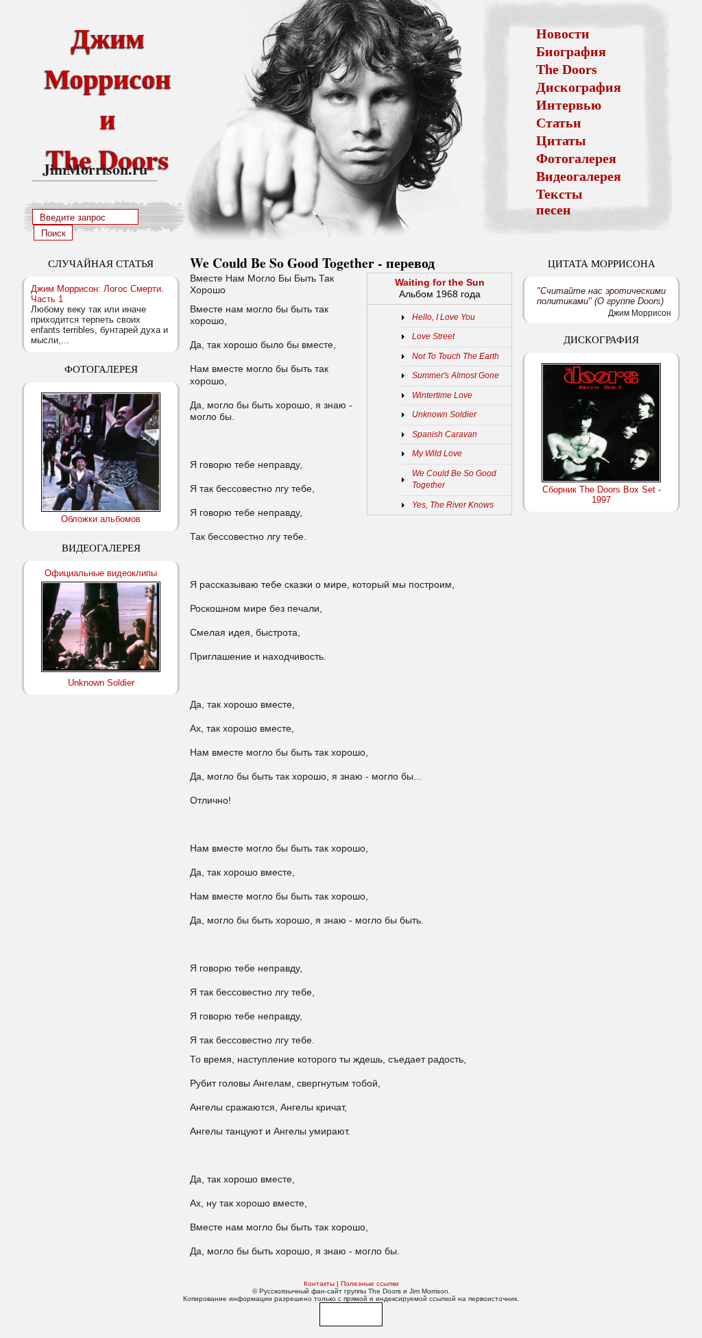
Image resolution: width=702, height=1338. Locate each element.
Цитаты (561, 140)
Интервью (568, 104)
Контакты (319, 1283)
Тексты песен (559, 201)
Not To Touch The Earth (455, 356)
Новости (563, 33)
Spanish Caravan (444, 434)
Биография (571, 51)
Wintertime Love (442, 395)
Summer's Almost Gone (455, 375)
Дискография (578, 87)
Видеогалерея (578, 176)
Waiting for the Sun (440, 282)
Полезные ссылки (370, 1283)
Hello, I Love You (443, 317)
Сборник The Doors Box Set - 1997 (601, 494)
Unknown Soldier (101, 683)
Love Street (433, 336)
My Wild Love (437, 453)
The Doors (566, 69)
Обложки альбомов (101, 519)
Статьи (558, 122)
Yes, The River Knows (453, 505)
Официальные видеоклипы (101, 573)
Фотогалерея (576, 158)
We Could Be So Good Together (454, 480)
